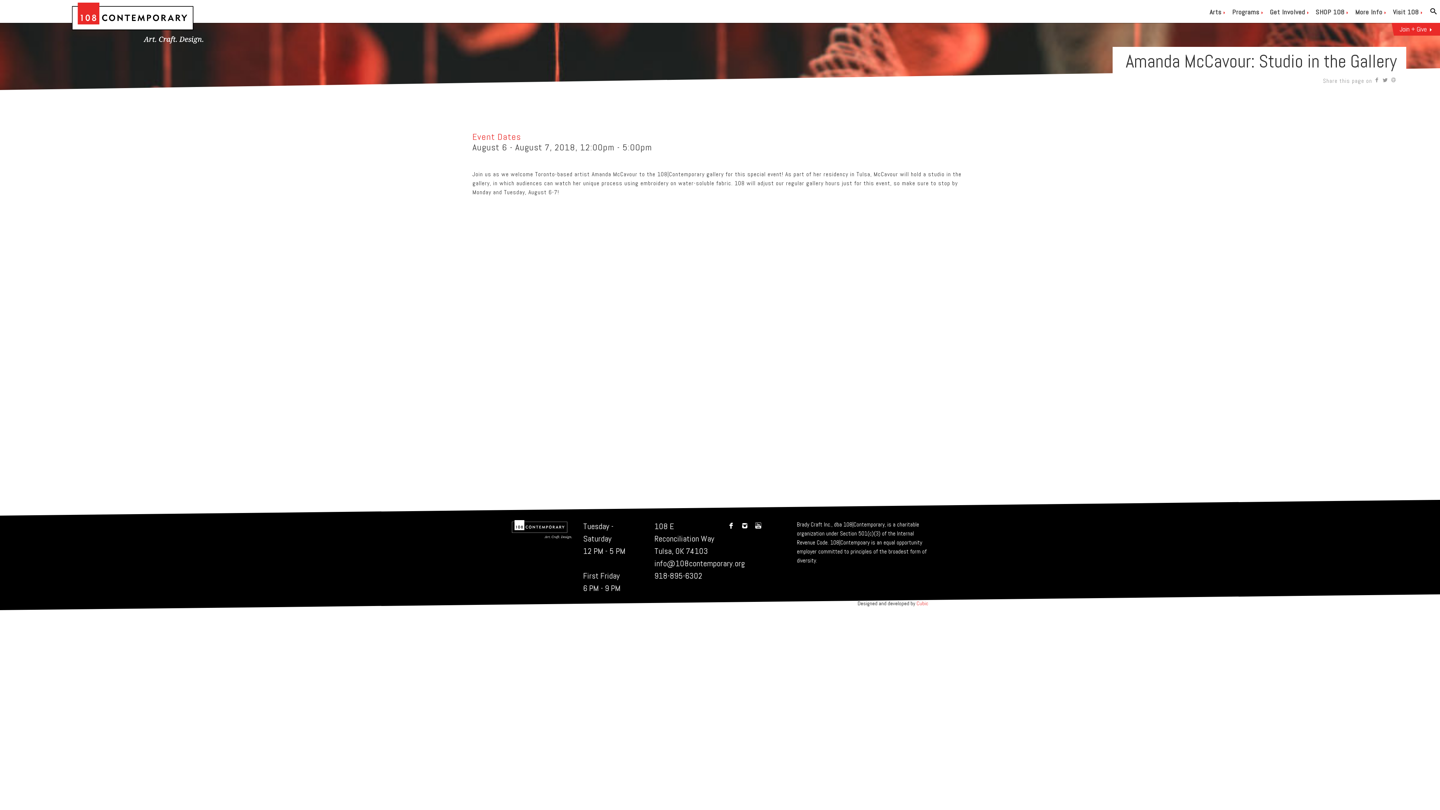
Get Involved (1287, 12)
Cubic (922, 603)
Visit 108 (1406, 12)
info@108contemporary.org (699, 563)
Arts (1216, 12)
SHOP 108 (1330, 12)
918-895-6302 (678, 575)
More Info (1369, 12)
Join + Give (1413, 29)
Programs (1246, 12)
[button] (1377, 81)
